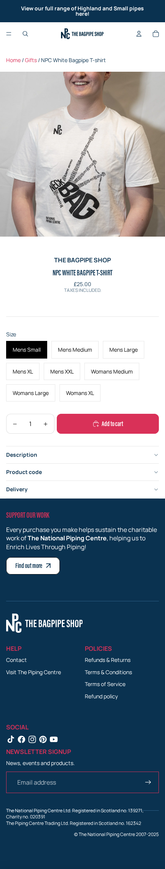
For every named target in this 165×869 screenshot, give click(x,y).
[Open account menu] (138, 33)
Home (13, 60)
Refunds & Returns (107, 659)
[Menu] (9, 34)
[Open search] (25, 33)
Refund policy (101, 696)
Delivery (17, 489)
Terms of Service (105, 684)
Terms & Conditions (108, 672)
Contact (16, 659)
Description (21, 454)
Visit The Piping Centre (33, 672)
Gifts (31, 60)
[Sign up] (148, 782)
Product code (24, 472)
